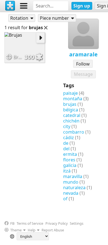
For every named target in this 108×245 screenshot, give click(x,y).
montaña (72, 99)
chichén (71, 121)
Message (83, 74)
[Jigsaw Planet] (10, 6)
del (66, 149)
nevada (70, 193)
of (65, 199)
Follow (83, 64)
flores (69, 160)
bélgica (70, 110)
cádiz (68, 137)
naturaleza (74, 187)
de (65, 143)
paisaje (70, 93)
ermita (70, 154)
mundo (70, 182)
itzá (67, 171)
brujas (69, 104)
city (66, 126)
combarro (73, 132)
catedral (71, 115)
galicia (69, 165)
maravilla (72, 176)
